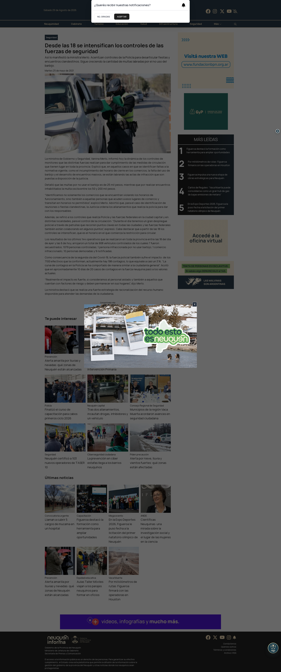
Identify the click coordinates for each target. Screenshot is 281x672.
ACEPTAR (121, 16)
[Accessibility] (273, 648)
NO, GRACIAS (103, 16)
